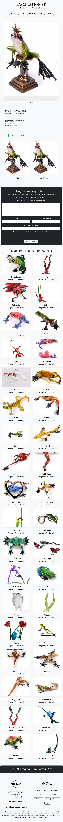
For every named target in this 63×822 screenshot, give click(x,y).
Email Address (31, 225)
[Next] (56, 62)
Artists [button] (13, 13)
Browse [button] (22, 13)
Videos (48, 799)
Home (38, 790)
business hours (48, 194)
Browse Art (54, 790)
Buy (13, 135)
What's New (38, 799)
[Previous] (6, 62)
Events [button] (41, 13)
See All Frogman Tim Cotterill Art (31, 769)
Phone (46, 218)
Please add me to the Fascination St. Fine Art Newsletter (32, 232)
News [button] (50, 13)
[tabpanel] (31, 162)
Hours (47, 803)
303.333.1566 (28, 194)
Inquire (23, 135)
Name (16, 218)
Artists (46, 790)
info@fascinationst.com (35, 197)
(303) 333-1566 (15, 801)
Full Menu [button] (31, 13)
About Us (41, 795)
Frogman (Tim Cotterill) (15, 114)
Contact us (56, 799)
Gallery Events (52, 795)
